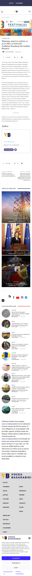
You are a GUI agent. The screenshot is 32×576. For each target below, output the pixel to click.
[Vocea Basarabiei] (3, 52)
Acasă (3, 17)
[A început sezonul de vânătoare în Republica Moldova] (6, 334)
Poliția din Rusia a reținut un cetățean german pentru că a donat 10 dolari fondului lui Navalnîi (21, 367)
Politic (16, 247)
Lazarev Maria (15, 326)
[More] (22, 57)
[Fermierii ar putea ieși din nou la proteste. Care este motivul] (6, 399)
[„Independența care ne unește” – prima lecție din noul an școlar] (6, 324)
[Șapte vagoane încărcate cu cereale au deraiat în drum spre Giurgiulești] (6, 409)
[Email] (15, 149)
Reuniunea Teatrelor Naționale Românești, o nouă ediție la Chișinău (20, 356)
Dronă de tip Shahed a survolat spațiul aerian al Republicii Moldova (20, 346)
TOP (8, 38)
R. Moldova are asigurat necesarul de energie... (16, 219)
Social (16, 215)
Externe (14, 363)
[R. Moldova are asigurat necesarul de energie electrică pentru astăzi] (16, 207)
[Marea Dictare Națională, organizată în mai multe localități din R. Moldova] (6, 313)
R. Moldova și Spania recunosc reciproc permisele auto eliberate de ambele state (8, 175)
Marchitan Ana (12, 221)
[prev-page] (3, 290)
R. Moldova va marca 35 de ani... (16, 284)
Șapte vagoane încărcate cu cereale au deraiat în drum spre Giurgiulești (21, 410)
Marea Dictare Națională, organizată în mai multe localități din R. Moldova (20, 313)
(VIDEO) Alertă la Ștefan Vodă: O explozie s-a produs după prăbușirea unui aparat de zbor (21, 388)
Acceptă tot (16, 558)
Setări (16, 567)
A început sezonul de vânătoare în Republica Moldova (21, 335)
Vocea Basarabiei (10, 51)
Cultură (7, 17)
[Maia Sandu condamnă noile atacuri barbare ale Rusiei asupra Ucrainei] (16, 239)
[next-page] (5, 290)
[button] (29, 538)
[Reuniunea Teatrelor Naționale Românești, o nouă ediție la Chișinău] (6, 356)
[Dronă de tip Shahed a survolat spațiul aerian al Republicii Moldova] (6, 345)
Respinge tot (16, 563)
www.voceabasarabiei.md (11, 424)
